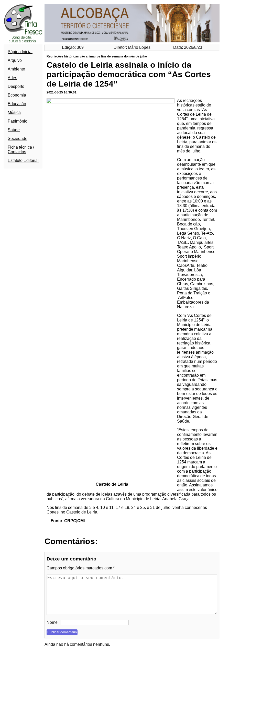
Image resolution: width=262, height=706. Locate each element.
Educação (17, 104)
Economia (17, 95)
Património (17, 121)
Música (14, 112)
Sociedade (17, 138)
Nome (52, 622)
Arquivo (15, 60)
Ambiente (16, 69)
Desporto (16, 86)
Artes (12, 78)
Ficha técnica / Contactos (21, 149)
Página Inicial (20, 52)
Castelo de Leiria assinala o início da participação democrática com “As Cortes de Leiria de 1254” (129, 74)
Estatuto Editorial (23, 160)
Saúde (14, 130)
